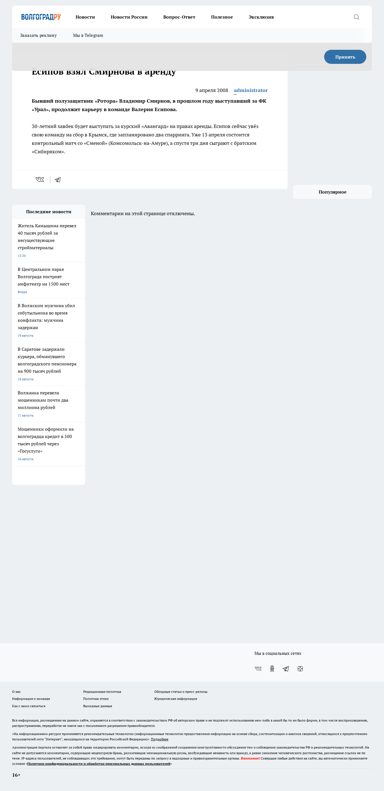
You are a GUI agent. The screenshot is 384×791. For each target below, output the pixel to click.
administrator (251, 90)
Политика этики (96, 698)
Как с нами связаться (28, 706)
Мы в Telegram (88, 35)
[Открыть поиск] (356, 17)
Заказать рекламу (38, 35)
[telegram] (59, 179)
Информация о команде (31, 698)
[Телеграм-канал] (286, 668)
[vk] (40, 179)
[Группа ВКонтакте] (258, 668)
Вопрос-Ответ (179, 17)
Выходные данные (97, 706)
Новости (85, 17)
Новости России (129, 17)
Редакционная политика (102, 691)
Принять (345, 57)
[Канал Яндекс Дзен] (300, 668)
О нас (16, 691)
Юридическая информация (175, 698)
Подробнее (159, 739)
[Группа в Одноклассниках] (272, 668)
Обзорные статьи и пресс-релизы (180, 691)
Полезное (222, 17)
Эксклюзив (261, 17)
